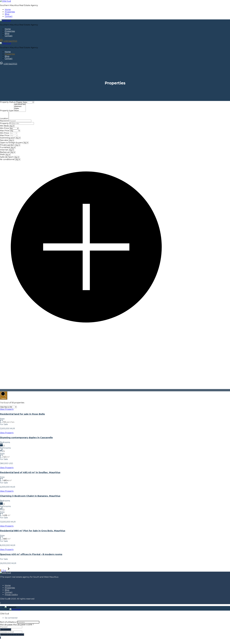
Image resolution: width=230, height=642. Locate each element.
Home (8, 9)
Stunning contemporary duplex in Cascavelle (26, 437)
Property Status (8, 102)
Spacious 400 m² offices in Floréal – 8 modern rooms (31, 554)
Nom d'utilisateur (8, 622)
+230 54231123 (10, 41)
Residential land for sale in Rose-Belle (22, 414)
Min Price (4, 128)
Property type (7, 110)
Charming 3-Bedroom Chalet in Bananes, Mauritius (30, 496)
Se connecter (5, 629)
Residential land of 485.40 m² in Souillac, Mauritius (30, 472)
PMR (2, 154)
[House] (20, 111)
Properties (10, 12)
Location (4, 118)
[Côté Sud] (5, 1)
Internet (4, 150)
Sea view (4, 140)
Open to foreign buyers (11, 142)
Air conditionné (7, 159)
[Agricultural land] (20, 104)
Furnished (5, 147)
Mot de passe (6, 624)
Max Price (5, 130)
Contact (8, 16)
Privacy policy (11, 594)
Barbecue (5, 152)
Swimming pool (7, 138)
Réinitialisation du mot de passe (12, 634)
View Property (7, 409)
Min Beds (4, 126)
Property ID (6, 123)
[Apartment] (20, 107)
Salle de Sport (7, 157)
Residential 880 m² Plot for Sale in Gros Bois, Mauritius (32, 530)
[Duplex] (20, 109)
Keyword (4, 121)
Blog (7, 14)
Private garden (7, 145)
